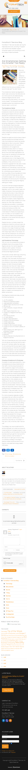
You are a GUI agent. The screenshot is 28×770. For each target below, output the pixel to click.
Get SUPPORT (14, 11)
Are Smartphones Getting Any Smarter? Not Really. (13, 676)
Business (8, 596)
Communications (5, 650)
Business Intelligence (5, 646)
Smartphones (17, 454)
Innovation (16, 639)
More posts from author (19, 489)
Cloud (7, 608)
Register (15, 0)
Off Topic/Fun (9, 611)
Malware (7, 640)
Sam (4, 67)
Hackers (13, 639)
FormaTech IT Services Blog (9, 65)
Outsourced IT (4, 644)
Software (9, 639)
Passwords (23, 639)
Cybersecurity (13, 641)
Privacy (9, 644)
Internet (12, 650)
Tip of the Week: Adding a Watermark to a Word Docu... (21, 460)
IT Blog (8, 592)
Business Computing (8, 643)
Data (22, 637)
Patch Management (8, 637)
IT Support (20, 640)
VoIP (21, 648)
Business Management (17, 637)
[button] (24, 56)
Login (12, 0)
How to (8, 599)
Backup (13, 648)
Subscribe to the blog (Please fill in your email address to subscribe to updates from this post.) (14, 554)
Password (4, 738)
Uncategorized (10, 614)
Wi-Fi (23, 644)
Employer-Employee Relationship (17, 635)
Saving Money (19, 644)
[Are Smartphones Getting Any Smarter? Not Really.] (10, 77)
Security (8, 589)
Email (20, 639)
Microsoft (17, 633)
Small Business (11, 633)
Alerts (7, 605)
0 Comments (21, 67)
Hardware (17, 648)
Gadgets (2, 648)
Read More (7, 690)
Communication (10, 456)
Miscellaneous (10, 602)
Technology (21, 65)
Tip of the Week (10, 617)
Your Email (4, 734)
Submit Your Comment (10, 570)
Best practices (9, 586)
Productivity (14, 644)
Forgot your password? (8, 750)
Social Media (8, 635)
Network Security (19, 646)
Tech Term (12, 646)
